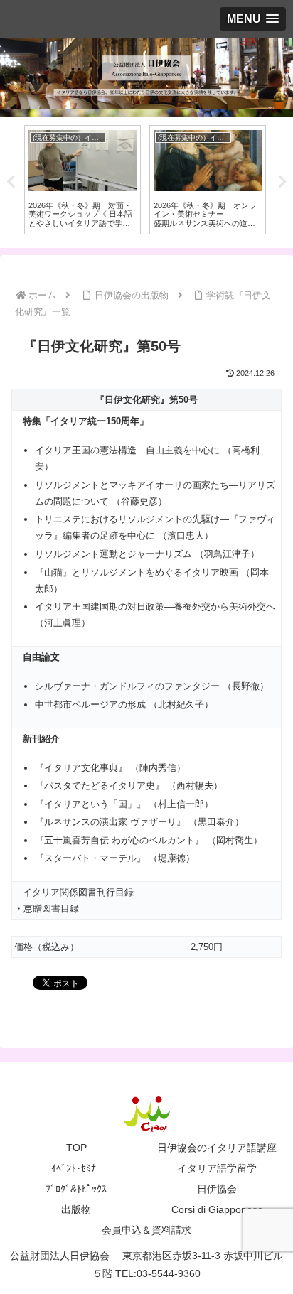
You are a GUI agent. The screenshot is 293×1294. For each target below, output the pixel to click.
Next (282, 182)
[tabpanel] (82, 179)
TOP (76, 1147)
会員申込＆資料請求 (146, 1230)
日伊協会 (217, 1189)
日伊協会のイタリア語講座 (217, 1147)
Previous (11, 182)
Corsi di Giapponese (217, 1209)
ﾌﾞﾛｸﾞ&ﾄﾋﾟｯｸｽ (76, 1189)
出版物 (76, 1209)
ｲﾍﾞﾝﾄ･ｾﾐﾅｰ (76, 1168)
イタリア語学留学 (217, 1168)
